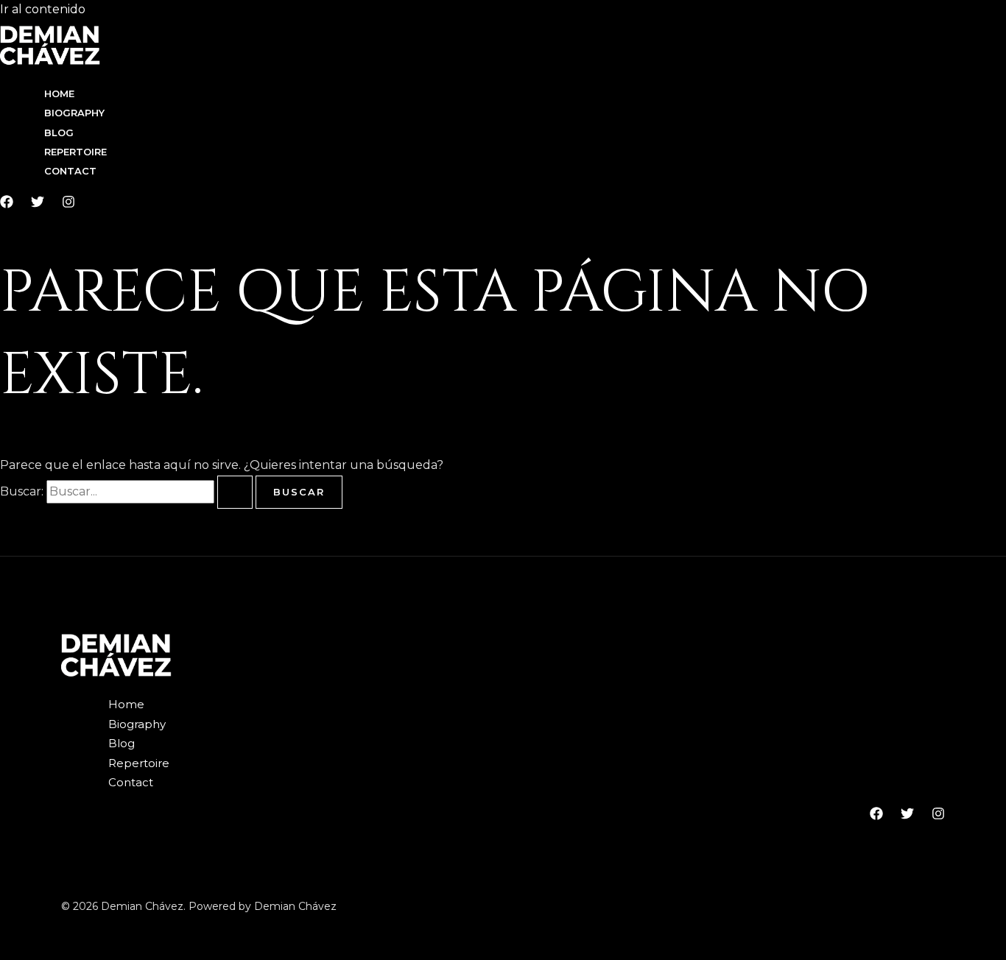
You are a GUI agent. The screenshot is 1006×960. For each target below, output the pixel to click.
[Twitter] (37, 204)
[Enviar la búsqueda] (235, 492)
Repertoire (75, 152)
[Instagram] (68, 204)
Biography (74, 113)
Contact (70, 171)
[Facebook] (6, 204)
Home (59, 93)
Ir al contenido (42, 9)
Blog (59, 132)
